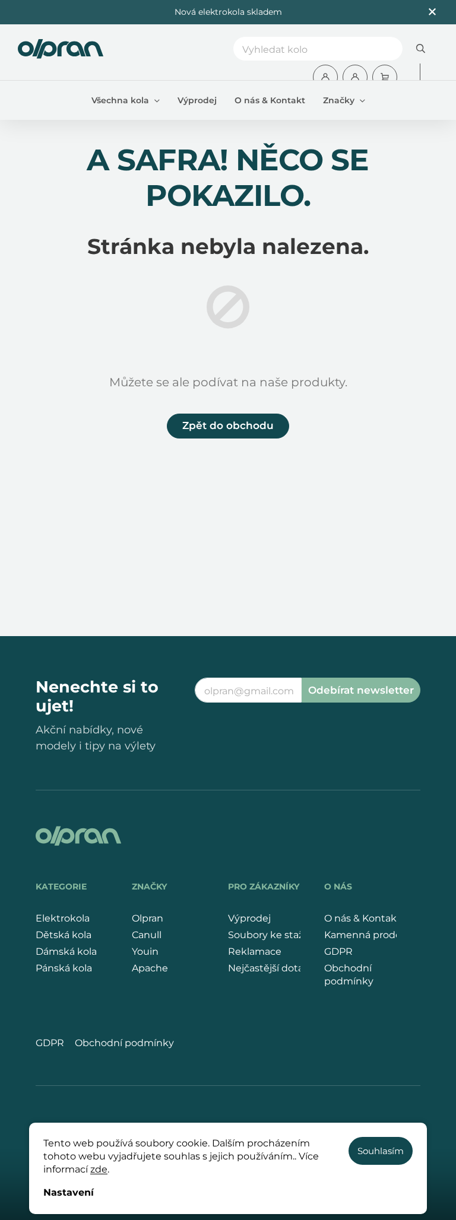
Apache (150, 968)
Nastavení (68, 1192)
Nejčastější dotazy (271, 968)
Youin (145, 951)
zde (98, 1169)
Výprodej (249, 918)
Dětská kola (63, 935)
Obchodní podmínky (348, 974)
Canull (147, 935)
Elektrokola (63, 918)
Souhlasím (380, 1151)
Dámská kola (66, 951)
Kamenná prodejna (370, 935)
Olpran (147, 918)
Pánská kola (64, 968)
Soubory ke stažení (273, 935)
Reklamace (254, 951)
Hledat (420, 48)
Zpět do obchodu (228, 425)
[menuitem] (126, 100)
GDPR (338, 951)
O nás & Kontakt (362, 918)
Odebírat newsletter (361, 690)
